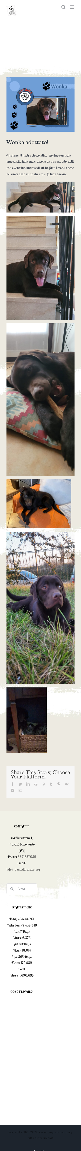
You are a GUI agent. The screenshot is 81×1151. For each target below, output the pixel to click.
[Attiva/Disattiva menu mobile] (72, 7)
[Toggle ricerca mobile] (63, 7)
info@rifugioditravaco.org (23, 869)
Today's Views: (19, 919)
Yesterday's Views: (19, 925)
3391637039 (26, 856)
